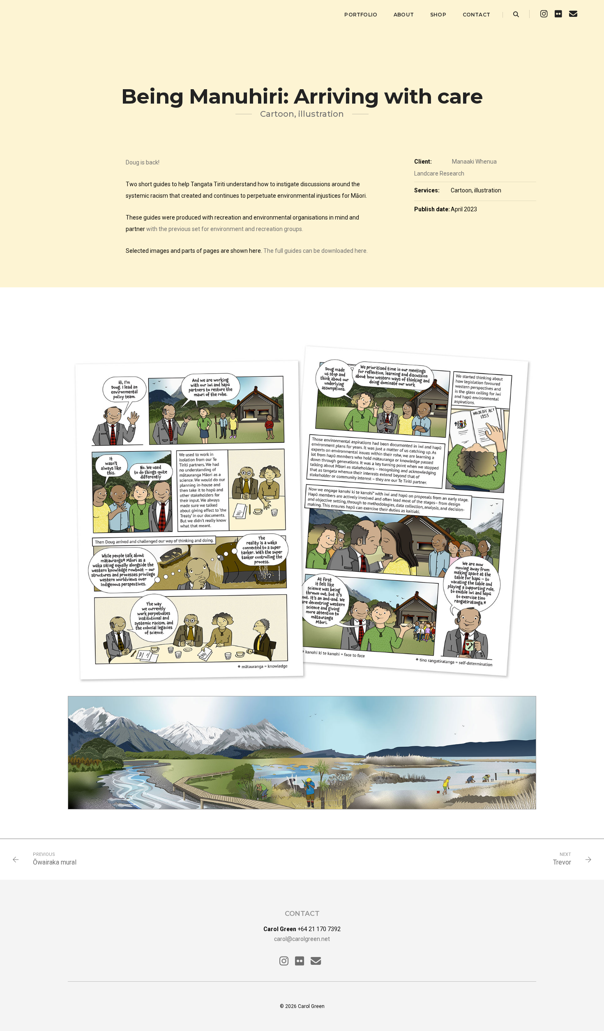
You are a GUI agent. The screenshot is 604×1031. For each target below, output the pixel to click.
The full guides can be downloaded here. (315, 250)
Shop (438, 15)
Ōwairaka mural (54, 862)
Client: (423, 161)
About (404, 15)
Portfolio (360, 15)
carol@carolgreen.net (302, 939)
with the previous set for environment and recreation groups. (224, 229)
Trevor (562, 862)
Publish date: (432, 209)
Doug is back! (142, 162)
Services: (427, 190)
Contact (476, 15)
